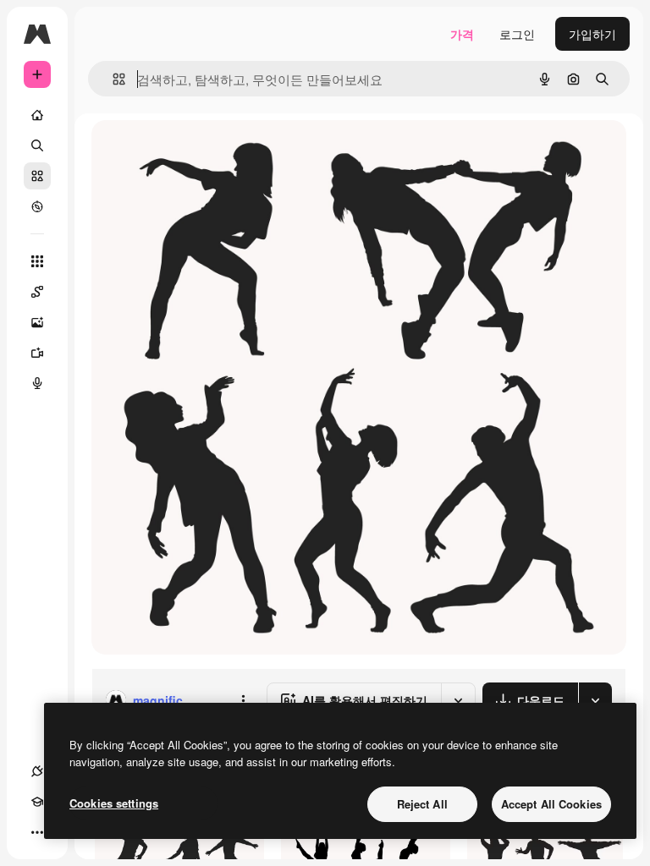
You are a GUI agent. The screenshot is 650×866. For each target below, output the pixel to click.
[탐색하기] (37, 206)
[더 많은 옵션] (243, 700)
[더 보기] (37, 832)
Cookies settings (113, 803)
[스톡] (37, 175)
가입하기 (592, 33)
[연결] (37, 771)
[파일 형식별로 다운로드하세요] (595, 700)
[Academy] (37, 801)
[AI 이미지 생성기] (37, 322)
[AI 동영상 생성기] (37, 352)
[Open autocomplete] (112, 79)
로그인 (517, 33)
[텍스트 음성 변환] (37, 383)
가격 (462, 33)
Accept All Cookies (551, 804)
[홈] (37, 115)
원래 (188, 152)
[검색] (37, 145)
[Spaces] (37, 291)
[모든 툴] (37, 261)
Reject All (422, 804)
